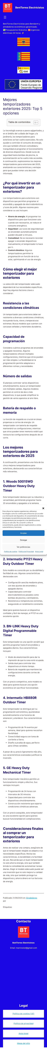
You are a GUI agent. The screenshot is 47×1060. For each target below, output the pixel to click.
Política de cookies (10, 551)
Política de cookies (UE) (23, 1013)
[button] (43, 508)
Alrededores (31, 898)
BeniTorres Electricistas (29, 7)
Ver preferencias (23, 547)
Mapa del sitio (23, 1043)
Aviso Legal (39, 551)
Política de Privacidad (26, 551)
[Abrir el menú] (5, 17)
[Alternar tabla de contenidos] (35, 122)
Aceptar (23, 533)
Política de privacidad (23, 1023)
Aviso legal (23, 1033)
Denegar (23, 540)
